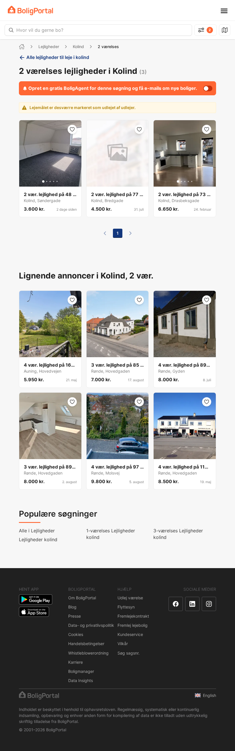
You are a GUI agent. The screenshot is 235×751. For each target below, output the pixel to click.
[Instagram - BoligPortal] (209, 604)
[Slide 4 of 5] (53, 181)
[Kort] (224, 30)
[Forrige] (104, 233)
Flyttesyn (126, 606)
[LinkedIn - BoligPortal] (192, 604)
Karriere (75, 662)
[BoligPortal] (30, 10)
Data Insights (80, 680)
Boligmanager (81, 671)
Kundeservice (130, 634)
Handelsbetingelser (86, 643)
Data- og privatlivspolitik (91, 625)
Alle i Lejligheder (37, 530)
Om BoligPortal (82, 597)
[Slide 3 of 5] (50, 181)
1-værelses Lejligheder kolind (110, 534)
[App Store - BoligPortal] (34, 612)
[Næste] (130, 233)
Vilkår (122, 643)
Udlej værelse (130, 597)
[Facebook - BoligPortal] (176, 604)
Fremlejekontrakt (133, 616)
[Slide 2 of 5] (46, 181)
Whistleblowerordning (88, 653)
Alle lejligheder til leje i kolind (57, 57)
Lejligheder (48, 46)
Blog (72, 606)
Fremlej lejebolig (132, 625)
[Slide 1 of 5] (43, 181)
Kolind (78, 46)
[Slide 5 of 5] (57, 181)
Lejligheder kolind (38, 539)
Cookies (75, 634)
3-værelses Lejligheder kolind (178, 534)
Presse (74, 616)
